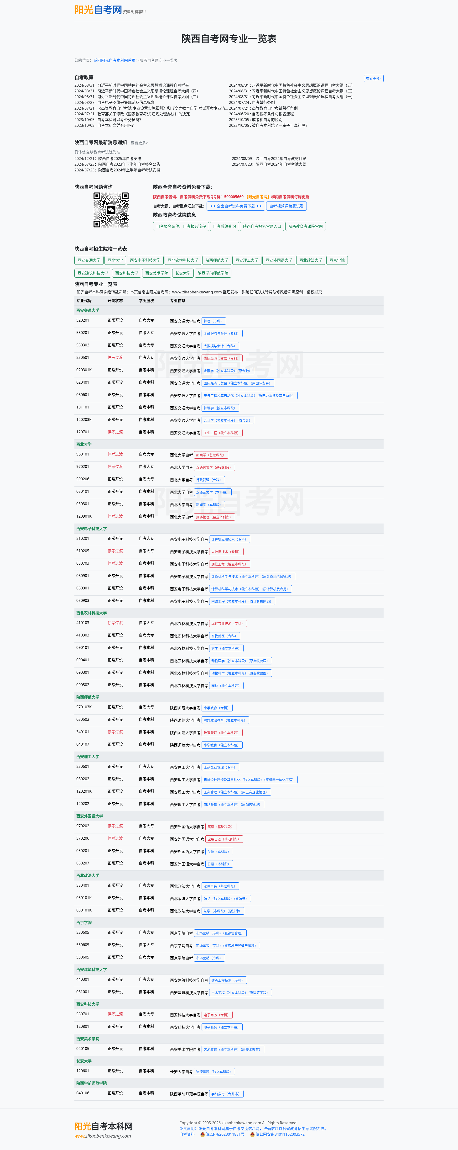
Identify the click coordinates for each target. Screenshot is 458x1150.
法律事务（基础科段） (220, 886)
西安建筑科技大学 (93, 273)
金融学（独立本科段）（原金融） (228, 370)
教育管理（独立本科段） (222, 732)
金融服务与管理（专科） (222, 333)
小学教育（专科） (217, 707)
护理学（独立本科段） (220, 408)
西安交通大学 (89, 260)
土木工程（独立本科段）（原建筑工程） (240, 992)
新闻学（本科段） (209, 504)
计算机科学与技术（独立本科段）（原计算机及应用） (250, 589)
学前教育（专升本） (226, 1094)
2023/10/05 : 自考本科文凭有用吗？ (104, 125)
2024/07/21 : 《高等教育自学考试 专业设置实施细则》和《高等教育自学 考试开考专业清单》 (151, 108)
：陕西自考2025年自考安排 (107, 158)
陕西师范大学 (216, 260)
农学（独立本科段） (226, 648)
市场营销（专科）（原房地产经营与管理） (227, 945)
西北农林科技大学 (183, 260)
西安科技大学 (126, 273)
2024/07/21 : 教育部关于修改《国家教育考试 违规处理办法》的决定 (132, 114)
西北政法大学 (310, 260)
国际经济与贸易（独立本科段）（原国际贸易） (238, 383)
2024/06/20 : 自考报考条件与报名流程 (261, 114)
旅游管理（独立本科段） (214, 517)
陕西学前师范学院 (213, 273)
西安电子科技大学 (145, 260)
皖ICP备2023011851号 (225, 1134)
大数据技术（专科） (226, 551)
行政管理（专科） (209, 479)
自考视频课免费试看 (286, 206)
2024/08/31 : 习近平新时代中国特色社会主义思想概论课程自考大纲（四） (137, 91)
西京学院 (337, 260)
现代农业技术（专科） (228, 623)
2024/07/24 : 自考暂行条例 (252, 102)
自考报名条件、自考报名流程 (181, 226)
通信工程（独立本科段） (229, 564)
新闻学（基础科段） (211, 455)
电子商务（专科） (217, 1014)
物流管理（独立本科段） (214, 1071)
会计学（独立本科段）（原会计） (228, 420)
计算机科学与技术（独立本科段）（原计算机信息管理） (252, 576)
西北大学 (115, 260)
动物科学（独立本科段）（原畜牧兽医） (240, 673)
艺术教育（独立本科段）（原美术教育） (233, 1049)
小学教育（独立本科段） (222, 745)
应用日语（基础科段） (224, 839)
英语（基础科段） (221, 826)
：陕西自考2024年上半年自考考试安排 (117, 170)
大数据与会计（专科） (220, 346)
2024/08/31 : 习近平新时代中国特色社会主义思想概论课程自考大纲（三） (292, 91)
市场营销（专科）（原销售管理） (220, 933)
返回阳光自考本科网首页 (114, 60)
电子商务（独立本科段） (222, 1027)
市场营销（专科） (209, 958)
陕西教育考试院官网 (305, 226)
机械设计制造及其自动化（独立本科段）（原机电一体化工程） (250, 779)
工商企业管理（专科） (220, 767)
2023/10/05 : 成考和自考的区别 (255, 119)
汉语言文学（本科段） (212, 492)
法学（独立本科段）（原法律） (226, 898)
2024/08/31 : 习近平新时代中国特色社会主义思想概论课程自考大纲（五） (292, 85)
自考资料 (187, 1134)
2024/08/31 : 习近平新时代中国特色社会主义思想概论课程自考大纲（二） (137, 96)
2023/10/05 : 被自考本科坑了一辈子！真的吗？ (269, 125)
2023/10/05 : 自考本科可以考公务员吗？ (108, 119)
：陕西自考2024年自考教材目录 (269, 158)
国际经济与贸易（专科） (222, 358)
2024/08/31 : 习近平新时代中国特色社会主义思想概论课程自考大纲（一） (292, 96)
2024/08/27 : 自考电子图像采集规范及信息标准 (114, 102)
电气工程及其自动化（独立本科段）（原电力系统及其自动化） (250, 395)
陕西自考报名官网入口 (262, 226)
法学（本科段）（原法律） (223, 911)
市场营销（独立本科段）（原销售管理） (233, 804)
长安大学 (183, 273)
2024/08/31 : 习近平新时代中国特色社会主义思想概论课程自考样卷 (131, 85)
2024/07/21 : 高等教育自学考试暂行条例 (263, 108)
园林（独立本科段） (226, 685)
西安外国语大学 (278, 260)
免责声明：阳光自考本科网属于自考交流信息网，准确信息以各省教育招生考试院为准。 (253, 1128)
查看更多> (373, 78)
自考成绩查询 (224, 226)
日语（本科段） (219, 864)
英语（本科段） (219, 851)
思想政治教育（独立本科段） (225, 720)
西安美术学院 (156, 273)
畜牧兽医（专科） (224, 636)
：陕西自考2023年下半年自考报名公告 (117, 164)
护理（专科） (214, 321)
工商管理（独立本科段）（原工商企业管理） (236, 792)
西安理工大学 (246, 260)
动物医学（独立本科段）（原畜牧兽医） (240, 660)
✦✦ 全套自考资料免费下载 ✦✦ (236, 206)
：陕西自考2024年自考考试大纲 (269, 164)
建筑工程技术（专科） (228, 980)
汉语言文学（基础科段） (214, 467)
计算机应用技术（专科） (229, 539)
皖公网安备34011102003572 (280, 1134)
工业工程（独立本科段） (222, 432)
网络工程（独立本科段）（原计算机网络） (242, 601)
